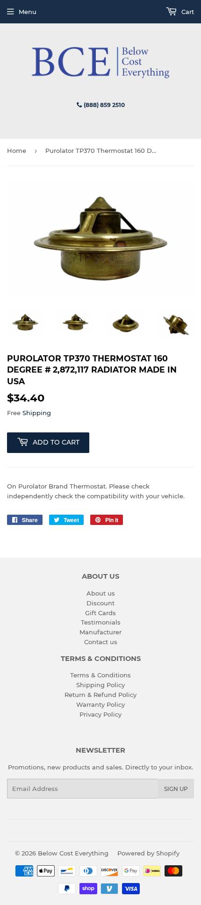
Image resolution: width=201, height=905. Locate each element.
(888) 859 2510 (103, 104)
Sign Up (176, 788)
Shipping (36, 413)
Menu (27, 11)
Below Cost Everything (73, 853)
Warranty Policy (100, 704)
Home (16, 150)
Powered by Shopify (148, 853)
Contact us (100, 642)
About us (100, 593)
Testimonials (101, 622)
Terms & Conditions (100, 675)
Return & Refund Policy (100, 694)
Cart (186, 11)
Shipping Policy (100, 685)
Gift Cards (100, 613)
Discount (100, 603)
